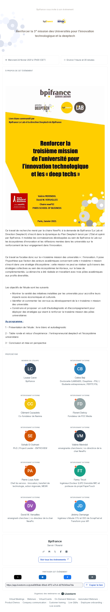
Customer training (57, 602)
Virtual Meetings (16, 599)
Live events (55, 606)
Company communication (34, 602)
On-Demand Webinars (65, 599)
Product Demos (12, 602)
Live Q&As (73, 602)
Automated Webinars (88, 599)
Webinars (31, 599)
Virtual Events (45, 599)
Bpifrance (55, 541)
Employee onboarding (91, 602)
